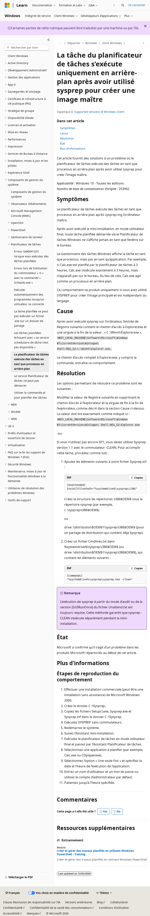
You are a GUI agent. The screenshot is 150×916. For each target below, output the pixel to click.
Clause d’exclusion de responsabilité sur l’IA (31, 902)
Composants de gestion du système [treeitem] (28, 194)
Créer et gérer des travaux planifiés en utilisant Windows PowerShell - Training (95, 852)
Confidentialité (12, 908)
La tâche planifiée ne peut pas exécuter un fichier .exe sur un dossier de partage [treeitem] (31, 318)
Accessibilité (11, 913)
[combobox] (27, 47)
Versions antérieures (78, 902)
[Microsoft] (7, 5)
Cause (64, 133)
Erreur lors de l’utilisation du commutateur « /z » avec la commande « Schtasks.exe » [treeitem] (30, 275)
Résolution (67, 138)
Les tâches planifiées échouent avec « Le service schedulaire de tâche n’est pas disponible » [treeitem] (31, 340)
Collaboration (119, 902)
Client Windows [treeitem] (18, 56)
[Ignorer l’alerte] (145, 26)
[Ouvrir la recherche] (123, 5)
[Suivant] (114, 5)
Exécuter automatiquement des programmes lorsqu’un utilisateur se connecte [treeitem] (29, 297)
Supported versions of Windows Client (99, 112)
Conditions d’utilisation (114, 908)
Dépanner (73, 43)
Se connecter (136, 5)
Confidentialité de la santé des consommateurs (61, 908)
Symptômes (67, 128)
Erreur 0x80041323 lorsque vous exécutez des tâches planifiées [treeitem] (31, 256)
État (62, 143)
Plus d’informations (72, 148)
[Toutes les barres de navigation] (60, 43)
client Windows (112, 43)
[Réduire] (48, 40)
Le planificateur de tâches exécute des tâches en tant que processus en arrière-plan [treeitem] (31, 362)
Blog (100, 902)
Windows (91, 43)
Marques (33, 913)
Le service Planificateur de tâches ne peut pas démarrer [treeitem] (31, 380)
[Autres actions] (143, 43)
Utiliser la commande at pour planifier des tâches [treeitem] (30, 395)
